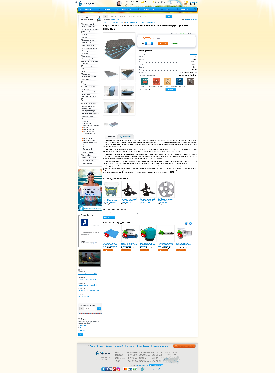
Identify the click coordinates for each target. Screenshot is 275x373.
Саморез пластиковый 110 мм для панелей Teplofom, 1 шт (147, 200)
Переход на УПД (83, 296)
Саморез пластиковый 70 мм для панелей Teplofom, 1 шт (129, 200)
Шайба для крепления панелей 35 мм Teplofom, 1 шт (165, 200)
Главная (92, 346)
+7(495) (130, 2)
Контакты (184, 9)
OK (99, 308)
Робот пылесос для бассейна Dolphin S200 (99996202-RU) (129, 244)
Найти (169, 16)
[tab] (111, 136)
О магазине (89, 9)
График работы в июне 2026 (87, 274)
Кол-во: (141, 43)
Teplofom (193, 54)
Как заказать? (126, 9)
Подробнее (108, 250)
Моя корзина (192, 2)
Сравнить (191, 33)
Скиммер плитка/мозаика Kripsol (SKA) (183, 243)
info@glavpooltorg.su (142, 365)
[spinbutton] (149, 43)
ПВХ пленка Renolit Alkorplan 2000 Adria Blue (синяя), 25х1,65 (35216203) (110, 245)
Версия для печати (190, 19)
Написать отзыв (109, 217)
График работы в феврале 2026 (88, 290)
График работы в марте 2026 (87, 285)
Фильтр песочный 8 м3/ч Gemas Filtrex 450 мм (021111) (147, 244)
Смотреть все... (83, 300)
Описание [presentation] (111, 137)
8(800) (131, 5)
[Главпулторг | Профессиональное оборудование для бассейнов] (87, 3)
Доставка (107, 9)
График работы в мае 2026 (87, 279)
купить (164, 43)
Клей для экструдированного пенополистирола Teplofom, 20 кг (110, 201)
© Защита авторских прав (159, 346)
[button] (152, 43)
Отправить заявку (157, 365)
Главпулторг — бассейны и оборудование (103, 353)
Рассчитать (170, 89)
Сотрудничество (148, 9)
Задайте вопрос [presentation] (125, 137)
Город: (141, 89)
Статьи (168, 9)
